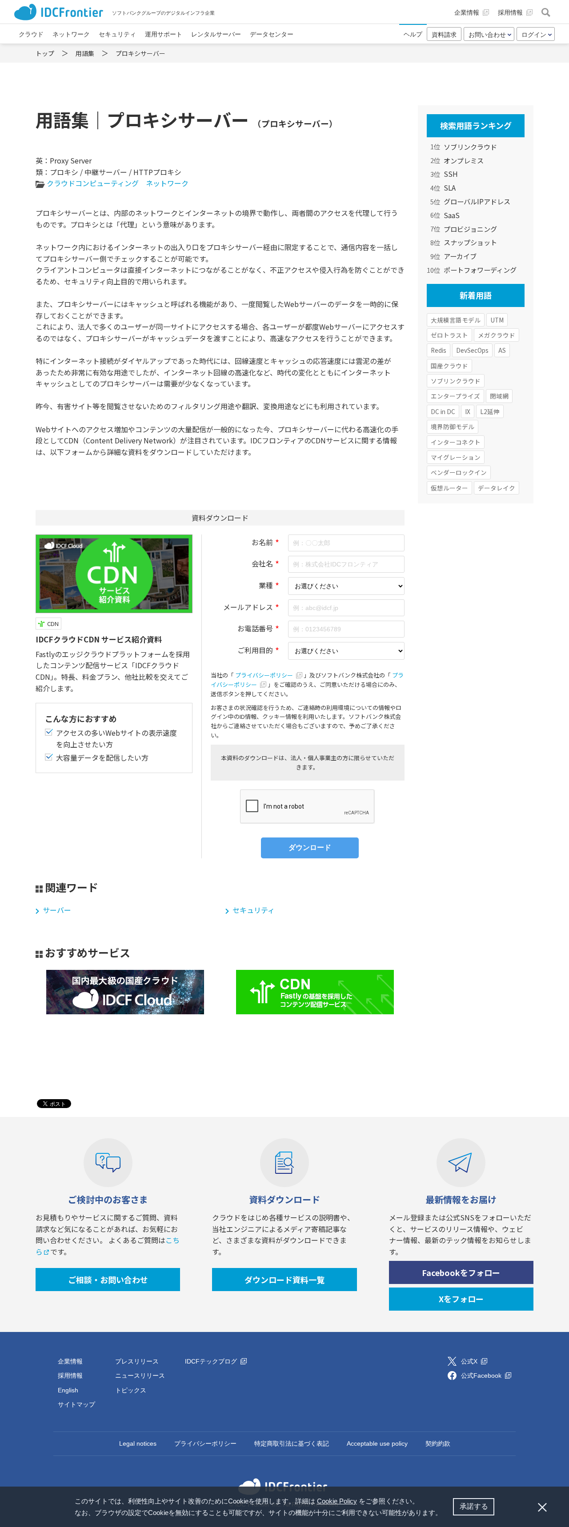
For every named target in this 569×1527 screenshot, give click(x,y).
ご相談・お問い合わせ (108, 1279)
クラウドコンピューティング (93, 183)
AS (502, 350)
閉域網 (499, 395)
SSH (451, 174)
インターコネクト (456, 442)
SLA (450, 187)
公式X (470, 1361)
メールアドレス (248, 607)
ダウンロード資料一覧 (284, 1279)
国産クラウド (449, 365)
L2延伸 (490, 411)
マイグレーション (456, 457)
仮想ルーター (449, 487)
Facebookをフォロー (461, 1272)
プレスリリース (137, 1361)
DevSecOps (472, 350)
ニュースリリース (140, 1375)
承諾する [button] (474, 1506)
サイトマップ (76, 1404)
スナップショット (470, 242)
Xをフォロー (461, 1298)
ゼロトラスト (449, 335)
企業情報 (70, 1361)
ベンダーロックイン (459, 472)
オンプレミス (464, 160)
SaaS (452, 215)
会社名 (262, 563)
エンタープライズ (455, 395)
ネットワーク (167, 183)
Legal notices (137, 1443)
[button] (445, 1513)
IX (467, 411)
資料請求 (444, 34)
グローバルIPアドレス (477, 201)
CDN (53, 623)
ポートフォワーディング (480, 270)
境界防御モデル (452, 426)
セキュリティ (253, 910)
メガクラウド (496, 335)
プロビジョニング (470, 229)
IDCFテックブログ (212, 1361)
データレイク (496, 487)
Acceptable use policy (377, 1443)
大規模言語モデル (456, 319)
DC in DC (443, 411)
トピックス (130, 1390)
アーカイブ (460, 256)
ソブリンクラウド (470, 147)
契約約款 (437, 1443)
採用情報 (70, 1375)
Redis (438, 350)
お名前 (262, 542)
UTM (497, 319)
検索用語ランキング (476, 125)
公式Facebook (482, 1375)
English (68, 1390)
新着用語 (476, 295)
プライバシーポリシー (264, 675)
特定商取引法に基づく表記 (291, 1443)
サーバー (57, 910)
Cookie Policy (337, 1501)
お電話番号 (255, 628)
